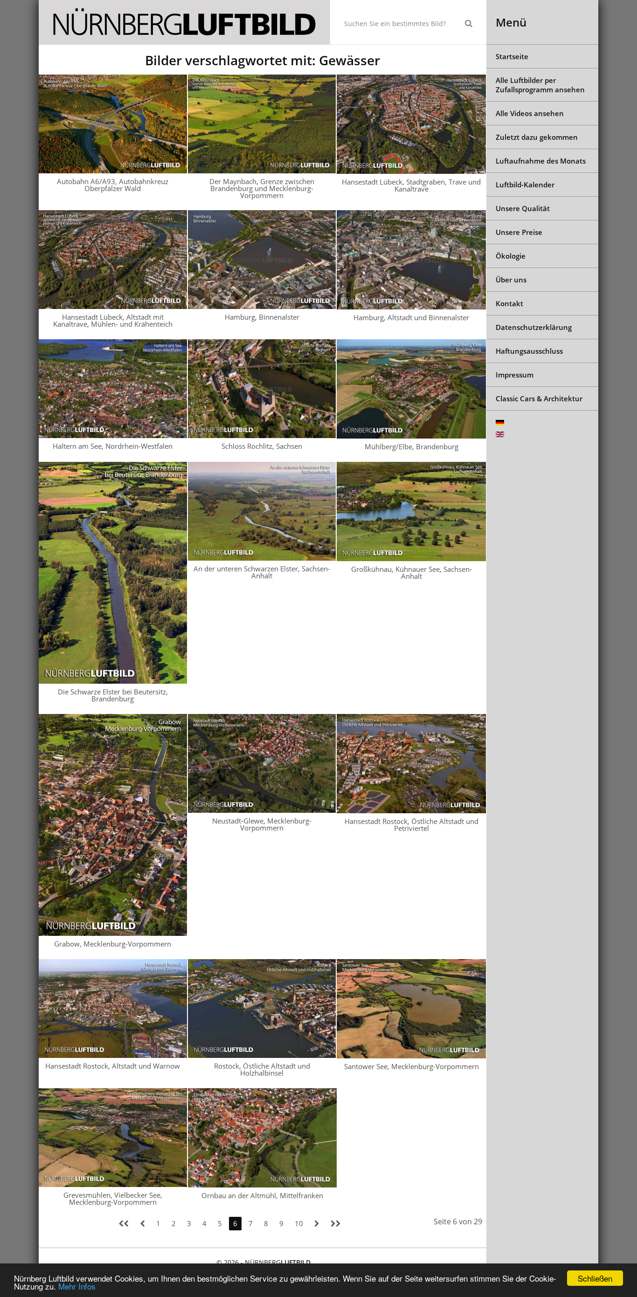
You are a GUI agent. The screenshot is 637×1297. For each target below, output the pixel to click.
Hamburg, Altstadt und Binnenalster (411, 317)
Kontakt (509, 303)
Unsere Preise (519, 232)
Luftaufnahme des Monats (541, 160)
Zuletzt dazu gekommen (537, 137)
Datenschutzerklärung (534, 327)
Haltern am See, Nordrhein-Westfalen (113, 446)
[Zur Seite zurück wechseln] (142, 1223)
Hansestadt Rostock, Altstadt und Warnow (112, 1066)
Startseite (512, 56)
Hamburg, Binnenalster (262, 317)
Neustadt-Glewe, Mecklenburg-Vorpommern (262, 824)
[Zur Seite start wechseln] (123, 1223)
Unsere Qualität (523, 208)
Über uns (511, 279)
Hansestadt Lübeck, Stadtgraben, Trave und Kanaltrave (411, 185)
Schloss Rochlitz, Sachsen (262, 446)
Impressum (514, 374)
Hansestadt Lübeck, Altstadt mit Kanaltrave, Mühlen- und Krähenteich (113, 320)
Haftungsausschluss (529, 351)
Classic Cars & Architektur (539, 398)
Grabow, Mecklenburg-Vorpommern (112, 943)
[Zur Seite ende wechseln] (335, 1223)
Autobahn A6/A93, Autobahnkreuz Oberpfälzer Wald (112, 185)
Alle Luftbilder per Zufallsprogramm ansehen (540, 84)
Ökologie (511, 256)
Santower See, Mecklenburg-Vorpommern (411, 1066)
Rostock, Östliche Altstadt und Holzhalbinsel (262, 1069)
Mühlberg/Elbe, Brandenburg (411, 446)
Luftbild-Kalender (525, 184)
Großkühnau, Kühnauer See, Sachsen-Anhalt (411, 572)
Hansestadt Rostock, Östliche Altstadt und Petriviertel (411, 825)
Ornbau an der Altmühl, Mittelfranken (262, 1195)
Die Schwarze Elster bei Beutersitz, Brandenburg (113, 695)
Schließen (595, 1278)
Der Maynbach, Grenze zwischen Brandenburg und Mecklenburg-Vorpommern (261, 188)
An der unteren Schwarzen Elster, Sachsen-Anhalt (262, 572)
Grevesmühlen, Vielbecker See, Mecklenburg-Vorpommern (112, 1198)
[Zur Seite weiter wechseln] (317, 1223)
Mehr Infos (77, 1286)
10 (299, 1223)
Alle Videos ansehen (530, 113)
